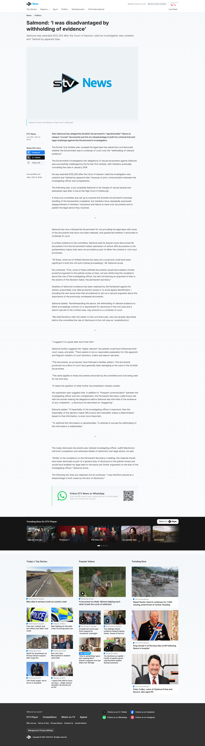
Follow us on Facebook (144, 712)
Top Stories (31, 9)
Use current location (158, 4)
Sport (55, 9)
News (29, 15)
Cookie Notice (80, 723)
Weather (131, 4)
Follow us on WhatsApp (117, 717)
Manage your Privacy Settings (40, 730)
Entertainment (78, 9)
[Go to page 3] (103, 545)
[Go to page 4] (105, 545)
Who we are (31, 723)
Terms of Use (43, 723)
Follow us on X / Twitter (117, 712)
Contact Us (68, 723)
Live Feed (173, 9)
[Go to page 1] (98, 545)
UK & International (96, 9)
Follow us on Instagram (145, 717)
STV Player (32, 717)
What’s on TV (68, 717)
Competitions (50, 717)
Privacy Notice (56, 723)
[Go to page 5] (107, 545)
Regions (44, 9)
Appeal (83, 717)
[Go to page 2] (101, 545)
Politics (64, 9)
